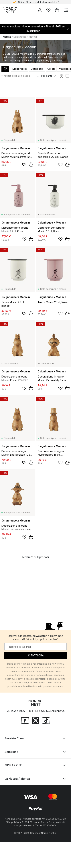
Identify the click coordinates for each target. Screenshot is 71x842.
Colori (51, 68)
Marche (7, 36)
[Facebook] (25, 720)
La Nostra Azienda (17, 778)
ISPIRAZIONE (13, 765)
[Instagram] (35, 720)
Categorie (37, 68)
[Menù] (66, 10)
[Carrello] (57, 10)
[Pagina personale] (39, 10)
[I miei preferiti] (48, 10)
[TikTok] (46, 720)
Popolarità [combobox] (46, 75)
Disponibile (19, 68)
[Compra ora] (31, 164)
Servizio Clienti (15, 738)
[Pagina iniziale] (10, 10)
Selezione (11, 752)
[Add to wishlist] (24, 164)
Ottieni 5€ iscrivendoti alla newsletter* (38, 2)
